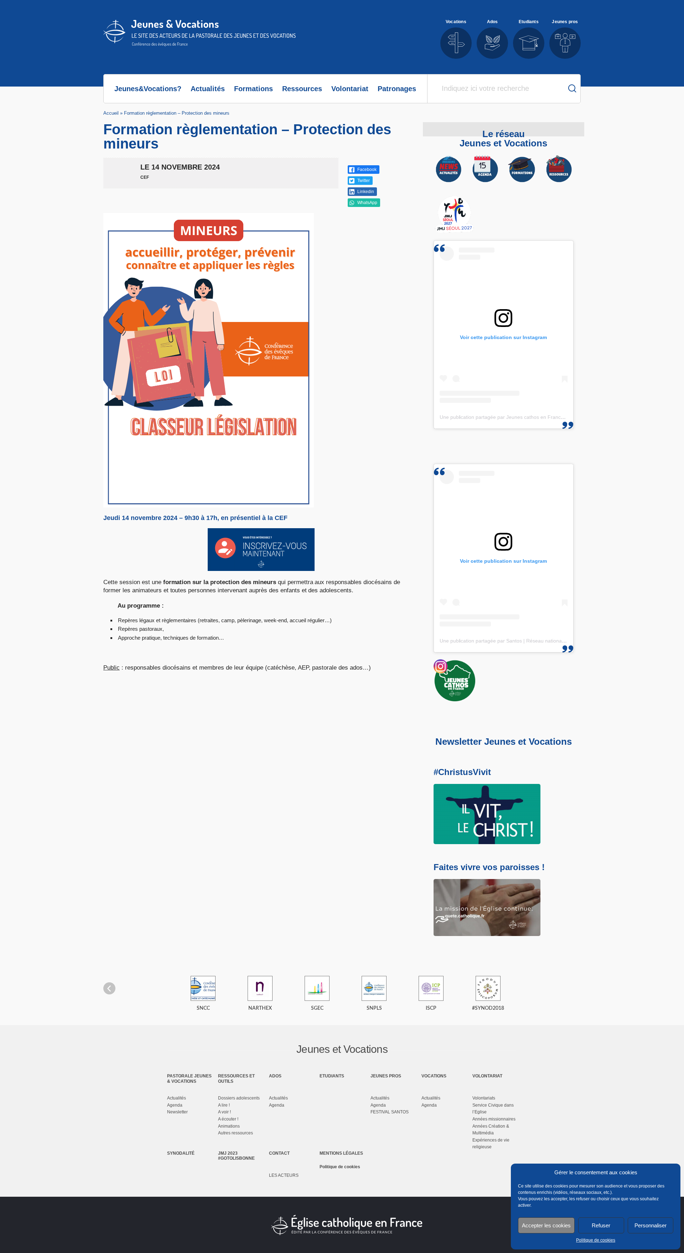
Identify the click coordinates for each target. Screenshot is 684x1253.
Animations (229, 1126)
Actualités (208, 89)
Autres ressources (235, 1132)
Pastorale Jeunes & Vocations (189, 1078)
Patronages (397, 89)
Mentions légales (341, 1153)
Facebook (366, 169)
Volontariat (349, 89)
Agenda (174, 1105)
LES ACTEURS (284, 1175)
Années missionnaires (493, 1119)
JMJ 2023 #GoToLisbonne (236, 1156)
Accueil (111, 113)
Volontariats (483, 1098)
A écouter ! (228, 1119)
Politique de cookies (595, 1240)
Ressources (302, 89)
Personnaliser (650, 1225)
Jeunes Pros (385, 1075)
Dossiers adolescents (239, 1098)
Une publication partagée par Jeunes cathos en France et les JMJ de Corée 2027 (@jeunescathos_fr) (554, 417)
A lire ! (224, 1105)
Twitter (363, 180)
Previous (109, 988)
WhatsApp (366, 202)
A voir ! (224, 1111)
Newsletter (177, 1111)
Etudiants (332, 1075)
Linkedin (365, 191)
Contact (279, 1153)
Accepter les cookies (546, 1225)
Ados (275, 1075)
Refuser (601, 1225)
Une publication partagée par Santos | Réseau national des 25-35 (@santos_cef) (530, 641)
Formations (253, 89)
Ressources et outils (236, 1078)
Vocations (433, 1075)
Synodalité (181, 1153)
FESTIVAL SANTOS (389, 1111)
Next (575, 988)
